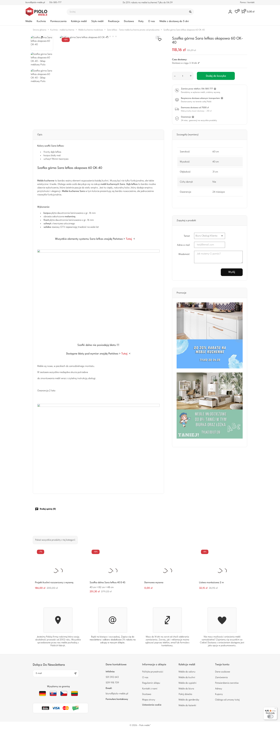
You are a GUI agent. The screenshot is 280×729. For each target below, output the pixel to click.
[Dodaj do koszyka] (77, 589)
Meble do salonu (187, 672)
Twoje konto (222, 664)
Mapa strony (148, 700)
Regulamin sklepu (151, 683)
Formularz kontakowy (117, 699)
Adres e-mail (183, 245)
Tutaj (129, 239)
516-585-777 (55, 2)
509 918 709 (112, 682)
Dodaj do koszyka (216, 76)
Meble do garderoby (189, 700)
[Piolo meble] (43, 11)
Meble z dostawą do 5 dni (174, 21)
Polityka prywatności (152, 672)
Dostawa (129, 21)
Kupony (219, 694)
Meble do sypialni (187, 683)
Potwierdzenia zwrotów (227, 683)
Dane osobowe (222, 672)
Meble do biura (186, 688)
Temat (187, 236)
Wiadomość (184, 254)
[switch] (270, 716)
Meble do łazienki (187, 705)
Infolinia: (110, 672)
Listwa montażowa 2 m (211, 582)
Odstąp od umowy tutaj (227, 700)
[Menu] (275, 709)
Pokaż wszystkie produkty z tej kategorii (55, 540)
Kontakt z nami (149, 688)
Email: (109, 688)
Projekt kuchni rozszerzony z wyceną (54, 582)
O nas (151, 21)
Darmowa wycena (153, 582)
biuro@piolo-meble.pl (35, 2)
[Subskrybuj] (76, 673)
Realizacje (113, 21)
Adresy (218, 688)
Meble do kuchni (187, 677)
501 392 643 (112, 677)
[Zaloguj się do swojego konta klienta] (230, 12)
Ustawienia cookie (151, 705)
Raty (141, 21)
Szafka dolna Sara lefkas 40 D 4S (107, 582)
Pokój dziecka (185, 694)
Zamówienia (221, 677)
